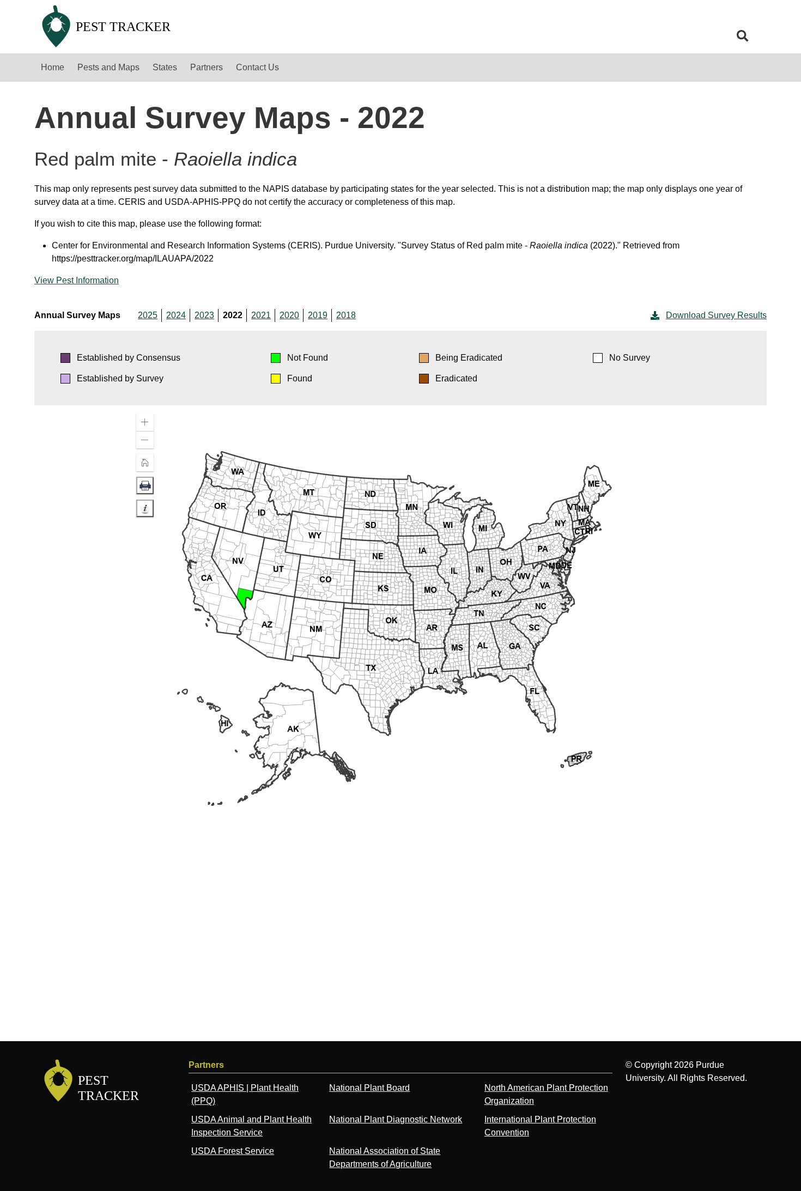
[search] (742, 36)
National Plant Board (369, 1087)
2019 (317, 315)
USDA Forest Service (232, 1151)
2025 (147, 315)
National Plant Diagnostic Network (395, 1119)
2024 (176, 315)
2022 (232, 315)
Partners (206, 67)
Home (52, 67)
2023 (204, 315)
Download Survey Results (716, 315)
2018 (346, 315)
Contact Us (257, 67)
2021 (261, 315)
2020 (289, 315)
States (165, 67)
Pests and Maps (108, 67)
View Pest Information (76, 280)
